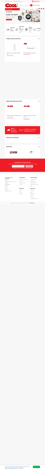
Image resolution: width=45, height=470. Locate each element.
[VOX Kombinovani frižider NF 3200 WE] (14, 47)
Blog (31, 182)
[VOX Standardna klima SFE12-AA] (30, 47)
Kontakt (20, 177)
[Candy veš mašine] (22, 16)
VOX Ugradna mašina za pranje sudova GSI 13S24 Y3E (22, 131)
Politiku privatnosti (13, 468)
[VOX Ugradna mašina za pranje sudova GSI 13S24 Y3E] (22, 124)
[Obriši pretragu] (29, 5)
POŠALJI (29, 162)
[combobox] (25, 5)
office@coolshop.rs (8, 187)
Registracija (38, 5)
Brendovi (32, 9)
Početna (23, 9)
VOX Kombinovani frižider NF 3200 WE (13, 54)
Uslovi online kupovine (34, 180)
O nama (20, 180)
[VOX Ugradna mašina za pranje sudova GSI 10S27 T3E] (11, 124)
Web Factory (32, 199)
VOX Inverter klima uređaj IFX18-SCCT (14, 94)
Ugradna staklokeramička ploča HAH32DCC (33, 131)
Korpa (31, 191)
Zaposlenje (32, 177)
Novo (27, 9)
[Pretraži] (31, 5)
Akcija (36, 9)
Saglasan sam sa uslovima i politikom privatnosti (23, 164)
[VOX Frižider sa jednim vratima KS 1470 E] (30, 88)
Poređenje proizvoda (34, 194)
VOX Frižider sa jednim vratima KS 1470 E (29, 95)
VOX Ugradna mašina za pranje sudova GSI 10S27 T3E (11, 131)
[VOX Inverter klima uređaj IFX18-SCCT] (14, 88)
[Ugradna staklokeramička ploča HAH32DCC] (33, 124)
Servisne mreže (22, 179)
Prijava (34, 5)
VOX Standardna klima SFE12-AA (29, 53)
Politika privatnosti (33, 179)
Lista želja (32, 193)
